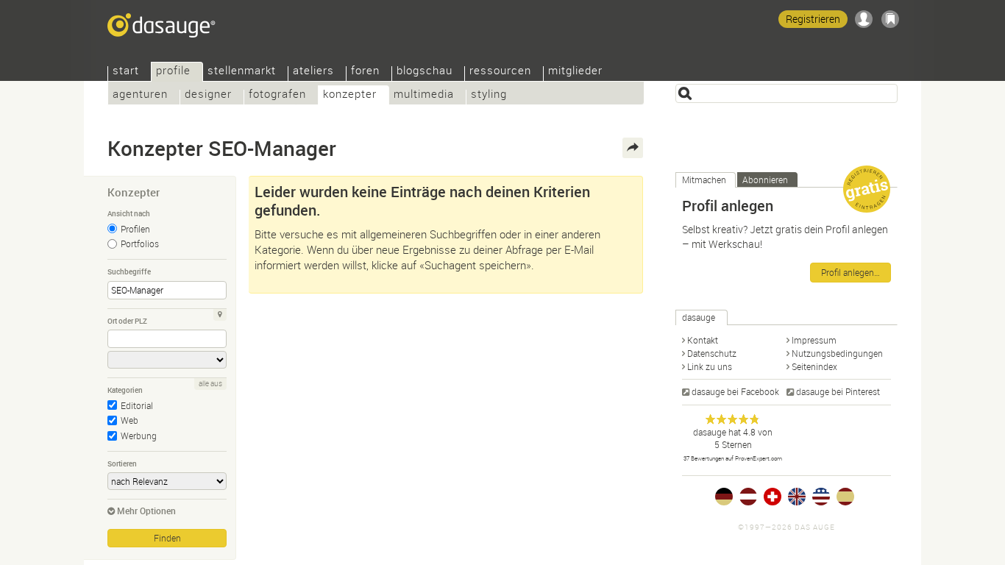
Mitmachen (704, 179)
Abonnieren (765, 179)
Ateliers (313, 71)
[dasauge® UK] (797, 496)
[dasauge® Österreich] (748, 496)
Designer (208, 95)
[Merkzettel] (890, 19)
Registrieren (813, 19)
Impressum (814, 340)
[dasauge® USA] (821, 496)
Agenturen (140, 95)
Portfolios (140, 243)
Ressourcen (500, 71)
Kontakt (702, 340)
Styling (489, 95)
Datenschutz (711, 353)
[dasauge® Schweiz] (772, 496)
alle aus (210, 383)
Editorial (137, 405)
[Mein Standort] (220, 315)
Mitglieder (575, 71)
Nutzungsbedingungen (837, 353)
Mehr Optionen (146, 510)
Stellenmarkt (241, 71)
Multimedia (424, 95)
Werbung (139, 435)
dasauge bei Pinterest (838, 391)
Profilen (135, 229)
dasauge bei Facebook (735, 391)
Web (129, 420)
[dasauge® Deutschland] (724, 496)
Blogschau (424, 71)
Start (126, 71)
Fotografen (277, 95)
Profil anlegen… (850, 272)
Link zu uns (709, 366)
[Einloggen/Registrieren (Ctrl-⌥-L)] (863, 19)
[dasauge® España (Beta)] (845, 496)
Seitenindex (814, 366)
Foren (365, 71)
